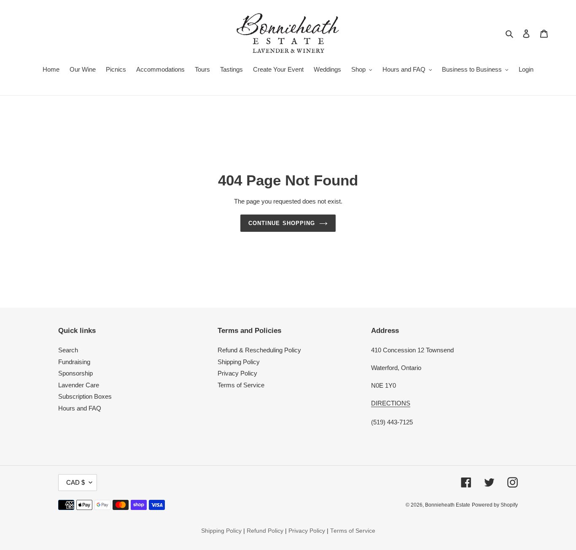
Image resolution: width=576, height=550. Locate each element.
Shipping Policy (239, 361)
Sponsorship (75, 373)
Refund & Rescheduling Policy (259, 350)
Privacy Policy (237, 373)
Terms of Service (241, 385)
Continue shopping (281, 223)
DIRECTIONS (390, 403)
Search (68, 350)
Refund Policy (265, 531)
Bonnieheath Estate (447, 505)
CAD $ (75, 482)
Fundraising (74, 361)
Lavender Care (78, 385)
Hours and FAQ (79, 408)
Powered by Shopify (495, 505)
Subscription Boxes (85, 396)
